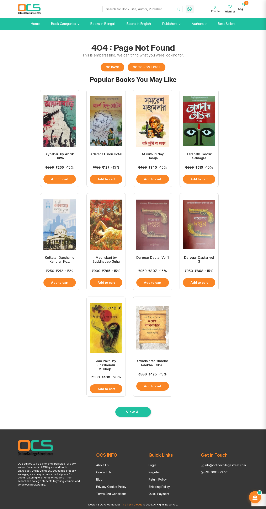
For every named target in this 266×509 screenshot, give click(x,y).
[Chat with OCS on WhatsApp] (190, 9)
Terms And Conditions (111, 494)
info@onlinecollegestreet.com (225, 465)
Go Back (112, 67)
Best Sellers (226, 24)
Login (152, 465)
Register (154, 472)
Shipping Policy (159, 486)
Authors (198, 24)
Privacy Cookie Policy (111, 486)
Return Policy (158, 479)
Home (35, 24)
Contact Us (103, 472)
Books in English (138, 24)
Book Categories (63, 24)
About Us (102, 465)
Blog (99, 479)
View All (133, 412)
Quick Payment (159, 494)
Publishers (169, 24)
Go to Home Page (146, 67)
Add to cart (59, 179)
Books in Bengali (102, 24)
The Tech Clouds (131, 504)
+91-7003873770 (216, 472)
